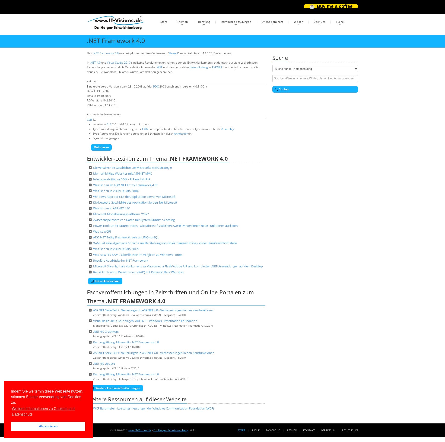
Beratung (204, 22)
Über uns (319, 22)
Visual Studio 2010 (118, 63)
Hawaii (173, 53)
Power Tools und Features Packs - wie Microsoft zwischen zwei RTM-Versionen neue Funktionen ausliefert (165, 226)
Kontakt (309, 430)
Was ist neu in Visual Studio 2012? (116, 249)
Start (163, 22)
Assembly (227, 129)
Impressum (328, 430)
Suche (340, 22)
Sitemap (291, 430)
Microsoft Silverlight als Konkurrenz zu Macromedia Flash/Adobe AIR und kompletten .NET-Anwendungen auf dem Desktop (178, 266)
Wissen (298, 22)
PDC (156, 86)
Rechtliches (350, 430)
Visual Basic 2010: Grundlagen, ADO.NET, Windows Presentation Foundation (145, 321)
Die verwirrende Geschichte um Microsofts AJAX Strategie (132, 168)
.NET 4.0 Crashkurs (106, 331)
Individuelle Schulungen (236, 22)
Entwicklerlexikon (107, 281)
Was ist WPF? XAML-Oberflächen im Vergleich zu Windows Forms (137, 255)
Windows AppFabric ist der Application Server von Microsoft (134, 197)
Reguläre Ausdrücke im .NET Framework (120, 260)
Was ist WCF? (102, 231)
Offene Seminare (272, 22)
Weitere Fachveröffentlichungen (117, 388)
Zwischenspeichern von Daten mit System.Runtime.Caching (134, 220)
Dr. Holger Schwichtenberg (170, 430)
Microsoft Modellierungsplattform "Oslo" (121, 214)
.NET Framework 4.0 (106, 53)
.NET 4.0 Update (104, 363)
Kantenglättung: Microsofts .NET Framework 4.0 (126, 342)
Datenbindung (199, 67)
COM (145, 129)
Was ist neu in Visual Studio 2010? (116, 191)
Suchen (284, 89)
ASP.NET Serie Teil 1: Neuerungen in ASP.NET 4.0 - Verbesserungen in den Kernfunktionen (153, 353)
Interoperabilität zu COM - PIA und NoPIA (121, 179)
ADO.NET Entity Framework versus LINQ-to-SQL (126, 237)
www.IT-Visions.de (139, 430)
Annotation (181, 134)
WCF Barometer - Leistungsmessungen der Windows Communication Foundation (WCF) (153, 408)
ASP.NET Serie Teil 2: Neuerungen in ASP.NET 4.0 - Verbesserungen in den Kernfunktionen (153, 310)
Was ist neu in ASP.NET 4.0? (111, 208)
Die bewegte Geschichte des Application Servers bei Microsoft (135, 202)
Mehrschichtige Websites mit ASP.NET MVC (122, 173)
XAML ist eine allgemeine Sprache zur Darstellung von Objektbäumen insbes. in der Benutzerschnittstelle (165, 243)
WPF (159, 67)
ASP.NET (217, 67)
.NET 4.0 (95, 63)
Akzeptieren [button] (48, 426)
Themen (182, 22)
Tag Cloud (273, 430)
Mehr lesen (101, 147)
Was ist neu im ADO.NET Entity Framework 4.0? (125, 185)
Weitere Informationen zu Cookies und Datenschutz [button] (43, 411)
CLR (89, 120)
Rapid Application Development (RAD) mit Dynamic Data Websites (138, 272)
